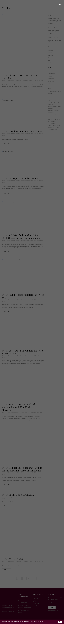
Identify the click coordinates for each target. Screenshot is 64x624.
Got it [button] (60, 621)
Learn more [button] (40, 621)
